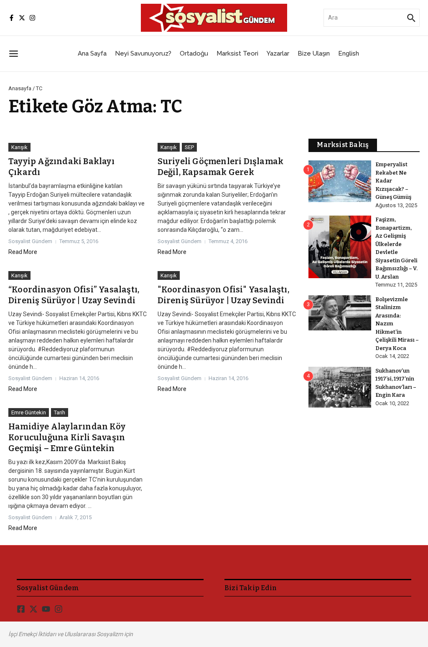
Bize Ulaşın (314, 53)
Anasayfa (19, 88)
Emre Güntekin (28, 412)
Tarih (59, 412)
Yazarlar (278, 53)
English (348, 53)
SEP (189, 147)
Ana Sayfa (92, 53)
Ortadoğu (194, 53)
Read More (22, 252)
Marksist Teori (237, 53)
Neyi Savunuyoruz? (143, 53)
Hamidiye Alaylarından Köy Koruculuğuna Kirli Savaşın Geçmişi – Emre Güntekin (66, 437)
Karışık (19, 147)
